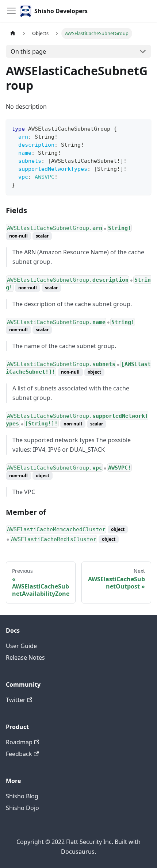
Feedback (19, 754)
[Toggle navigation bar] (11, 10)
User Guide (21, 646)
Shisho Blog (22, 796)
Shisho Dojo (22, 808)
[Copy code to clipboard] (142, 128)
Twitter (16, 700)
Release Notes (25, 657)
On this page (28, 51)
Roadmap (19, 742)
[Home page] (13, 33)
